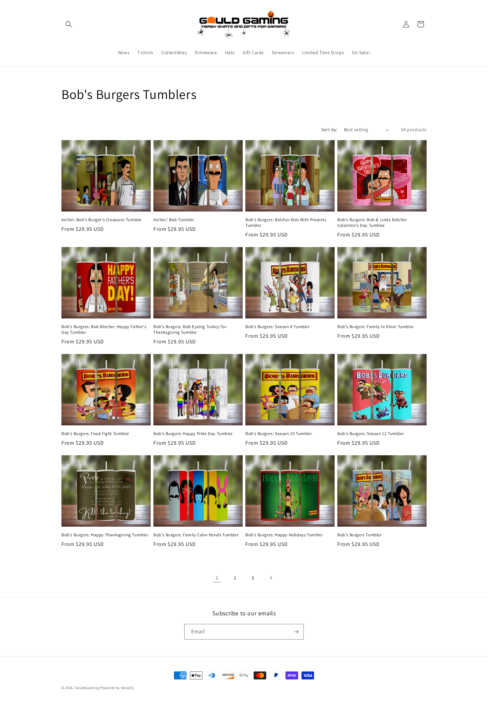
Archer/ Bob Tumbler (173, 219)
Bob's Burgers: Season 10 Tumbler (278, 433)
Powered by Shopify (117, 687)
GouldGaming (87, 687)
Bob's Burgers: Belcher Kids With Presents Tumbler (285, 222)
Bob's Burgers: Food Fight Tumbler (95, 433)
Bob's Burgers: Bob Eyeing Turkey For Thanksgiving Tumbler (190, 329)
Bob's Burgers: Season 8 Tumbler (277, 326)
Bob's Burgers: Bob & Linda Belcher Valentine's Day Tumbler (372, 222)
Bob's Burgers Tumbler (359, 535)
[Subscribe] (296, 632)
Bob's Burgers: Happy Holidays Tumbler (284, 535)
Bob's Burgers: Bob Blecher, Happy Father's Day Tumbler (103, 329)
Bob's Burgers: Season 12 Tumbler (370, 433)
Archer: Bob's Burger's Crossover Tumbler (101, 219)
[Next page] (271, 578)
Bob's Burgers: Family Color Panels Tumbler (195, 535)
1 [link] (217, 577)
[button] (68, 24)
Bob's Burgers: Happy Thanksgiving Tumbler (104, 535)
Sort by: (329, 129)
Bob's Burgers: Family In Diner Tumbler (375, 326)
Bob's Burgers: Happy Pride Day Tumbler (193, 433)
